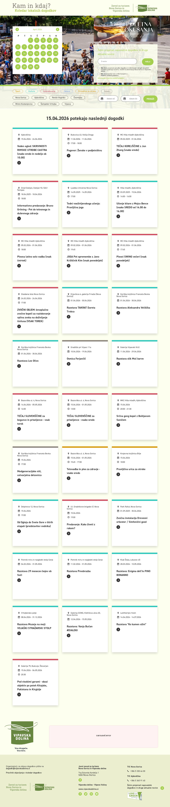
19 (56, 53)
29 (30, 66)
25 (49, 60)
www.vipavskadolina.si (88, 789)
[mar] (17, 29)
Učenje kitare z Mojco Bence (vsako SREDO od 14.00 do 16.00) (132, 207)
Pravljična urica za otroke (130, 469)
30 (37, 66)
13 (18, 53)
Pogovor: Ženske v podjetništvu (84, 150)
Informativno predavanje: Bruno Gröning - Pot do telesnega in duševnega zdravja (35, 209)
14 (24, 53)
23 (37, 60)
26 (56, 60)
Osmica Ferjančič (76, 358)
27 (18, 66)
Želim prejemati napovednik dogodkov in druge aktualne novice (142, 786)
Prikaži (150, 98)
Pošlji (147, 62)
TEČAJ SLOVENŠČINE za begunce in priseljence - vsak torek (33, 419)
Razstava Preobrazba (79, 571)
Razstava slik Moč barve (130, 358)
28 (24, 66)
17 (43, 53)
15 (30, 53)
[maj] (57, 29)
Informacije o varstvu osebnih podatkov (111, 78)
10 (43, 46)
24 (43, 60)
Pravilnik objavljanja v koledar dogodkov (24, 772)
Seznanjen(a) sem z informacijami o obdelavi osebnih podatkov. (114, 74)
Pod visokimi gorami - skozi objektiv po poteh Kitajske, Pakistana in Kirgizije (32, 685)
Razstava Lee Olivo (28, 360)
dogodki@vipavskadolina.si (18, 768)
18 (49, 53)
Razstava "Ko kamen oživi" (131, 624)
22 (30, 60)
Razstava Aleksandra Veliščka (133, 307)
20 (18, 60)
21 (24, 60)
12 (56, 46)
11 (49, 46)
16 (37, 53)
